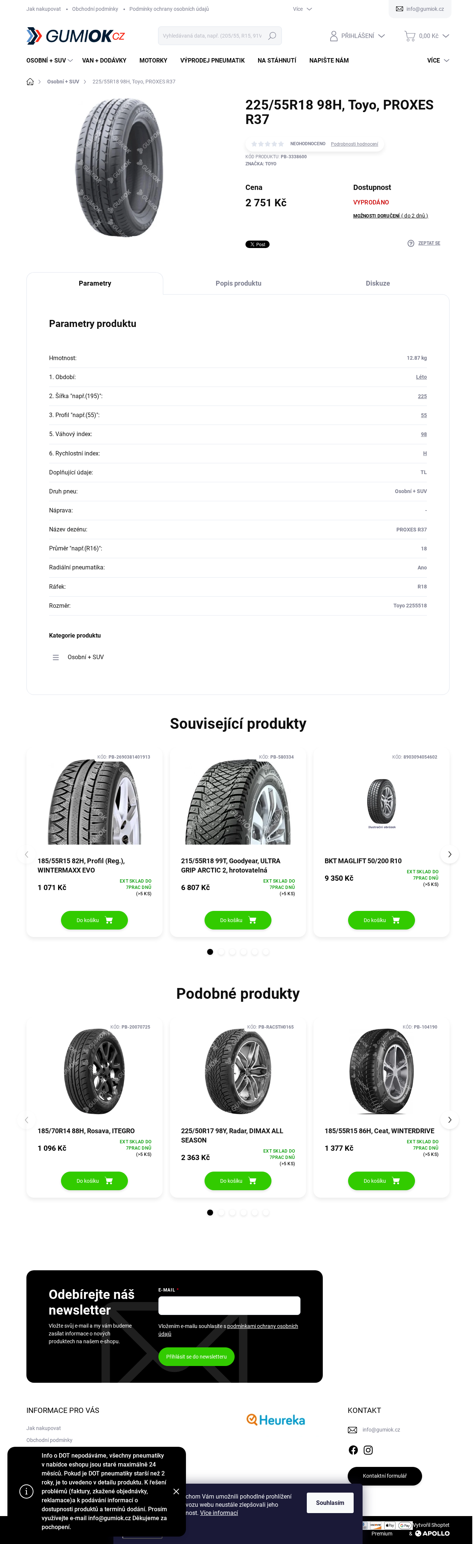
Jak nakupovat (43, 9)
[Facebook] (353, 1448)
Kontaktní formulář (385, 1476)
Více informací (219, 1512)
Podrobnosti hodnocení (354, 144)
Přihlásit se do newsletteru (196, 1357)
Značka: (260, 163)
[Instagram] (368, 1448)
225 (422, 396)
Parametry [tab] (95, 283)
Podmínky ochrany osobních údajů (169, 9)
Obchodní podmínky (95, 9)
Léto (421, 377)
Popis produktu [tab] (238, 283)
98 (424, 434)
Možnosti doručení (390, 216)
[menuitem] (50, 61)
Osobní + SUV (86, 657)
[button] (210, 951)
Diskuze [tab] (378, 283)
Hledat (272, 36)
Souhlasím (330, 1502)
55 (424, 415)
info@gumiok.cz (381, 1430)
